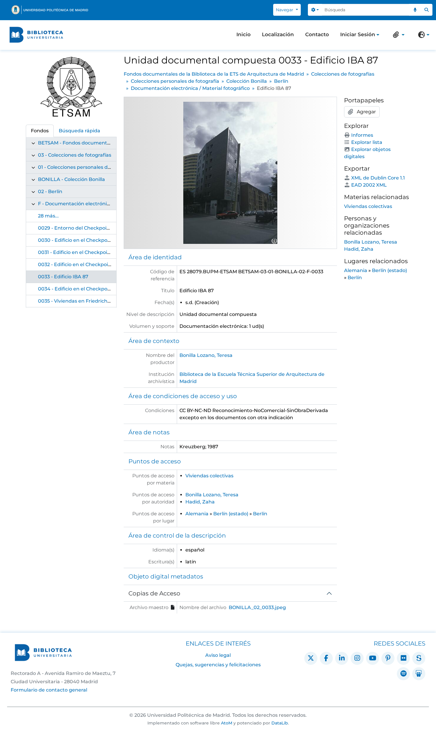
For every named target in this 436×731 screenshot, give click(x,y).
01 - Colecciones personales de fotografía (87, 167)
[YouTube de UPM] (372, 658)
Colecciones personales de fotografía (175, 81)
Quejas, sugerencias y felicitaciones (218, 665)
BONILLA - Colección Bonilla (71, 179)
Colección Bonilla (246, 81)
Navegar (285, 9)
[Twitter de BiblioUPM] (310, 658)
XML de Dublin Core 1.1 (378, 178)
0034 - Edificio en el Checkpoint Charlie (85, 289)
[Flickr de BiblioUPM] (403, 658)
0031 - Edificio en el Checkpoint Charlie (84, 252)
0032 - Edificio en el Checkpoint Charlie (84, 264)
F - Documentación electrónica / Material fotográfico (101, 203)
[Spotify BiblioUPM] (403, 673)
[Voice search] (415, 10)
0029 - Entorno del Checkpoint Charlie (84, 228)
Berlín (281, 81)
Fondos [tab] (40, 131)
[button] (397, 34)
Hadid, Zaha (200, 502)
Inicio (243, 34)
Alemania (197, 514)
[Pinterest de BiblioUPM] (387, 658)
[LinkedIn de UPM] (341, 658)
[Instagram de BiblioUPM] (357, 658)
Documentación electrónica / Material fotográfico (190, 88)
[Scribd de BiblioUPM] (418, 658)
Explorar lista (366, 142)
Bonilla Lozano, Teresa (206, 355)
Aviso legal (218, 655)
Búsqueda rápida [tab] (79, 131)
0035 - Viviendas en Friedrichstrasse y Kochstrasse (98, 301)
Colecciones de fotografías (342, 74)
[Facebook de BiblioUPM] (326, 658)
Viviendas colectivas (209, 476)
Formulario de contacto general (49, 690)
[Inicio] (36, 35)
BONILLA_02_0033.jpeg (257, 607)
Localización (278, 34)
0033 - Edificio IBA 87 (63, 276)
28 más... (48, 216)
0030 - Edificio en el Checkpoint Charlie (85, 240)
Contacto (317, 34)
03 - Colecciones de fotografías (74, 155)
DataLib (279, 723)
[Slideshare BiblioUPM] (418, 673)
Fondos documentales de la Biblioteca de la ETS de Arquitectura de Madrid (214, 74)
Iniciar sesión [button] (357, 35)
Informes (362, 135)
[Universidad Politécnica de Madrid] (50, 10)
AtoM (226, 723)
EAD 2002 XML (369, 185)
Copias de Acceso (154, 593)
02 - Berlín (50, 191)
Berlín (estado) (230, 514)
